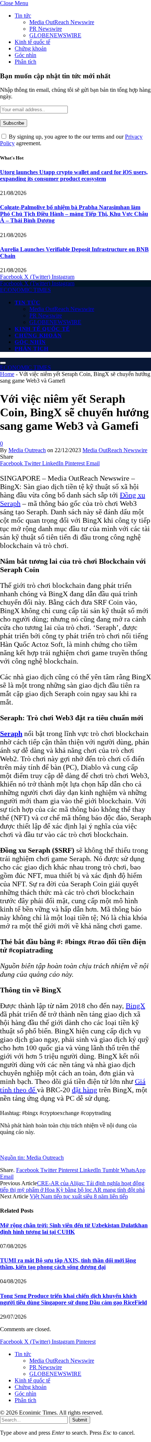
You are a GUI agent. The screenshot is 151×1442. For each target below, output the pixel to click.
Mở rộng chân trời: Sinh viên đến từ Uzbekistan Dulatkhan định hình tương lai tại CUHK (74, 1228)
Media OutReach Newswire (61, 22)
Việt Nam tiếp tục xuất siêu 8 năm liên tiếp (79, 1196)
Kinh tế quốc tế (32, 42)
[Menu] (3, 363)
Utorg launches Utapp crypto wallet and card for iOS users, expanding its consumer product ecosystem (74, 175)
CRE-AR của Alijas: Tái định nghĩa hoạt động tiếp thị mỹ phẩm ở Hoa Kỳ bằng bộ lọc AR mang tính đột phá (72, 1186)
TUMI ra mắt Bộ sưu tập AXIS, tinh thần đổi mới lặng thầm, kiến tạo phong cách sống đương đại (68, 1263)
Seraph (11, 733)
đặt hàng (84, 1090)
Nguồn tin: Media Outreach (32, 1157)
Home (7, 374)
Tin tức (23, 15)
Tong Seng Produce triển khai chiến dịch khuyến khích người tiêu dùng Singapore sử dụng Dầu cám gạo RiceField (73, 1299)
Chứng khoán (31, 48)
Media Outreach (27, 450)
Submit (79, 1420)
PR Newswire (45, 29)
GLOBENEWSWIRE (55, 35)
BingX (135, 1006)
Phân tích (25, 62)
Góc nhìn (25, 55)
